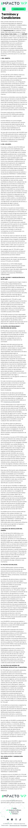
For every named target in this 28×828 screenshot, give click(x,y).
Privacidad (23, 825)
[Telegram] (12, 819)
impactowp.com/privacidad (11, 402)
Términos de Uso (14, 825)
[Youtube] (8, 819)
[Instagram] (16, 819)
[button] (4, 9)
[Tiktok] (20, 819)
